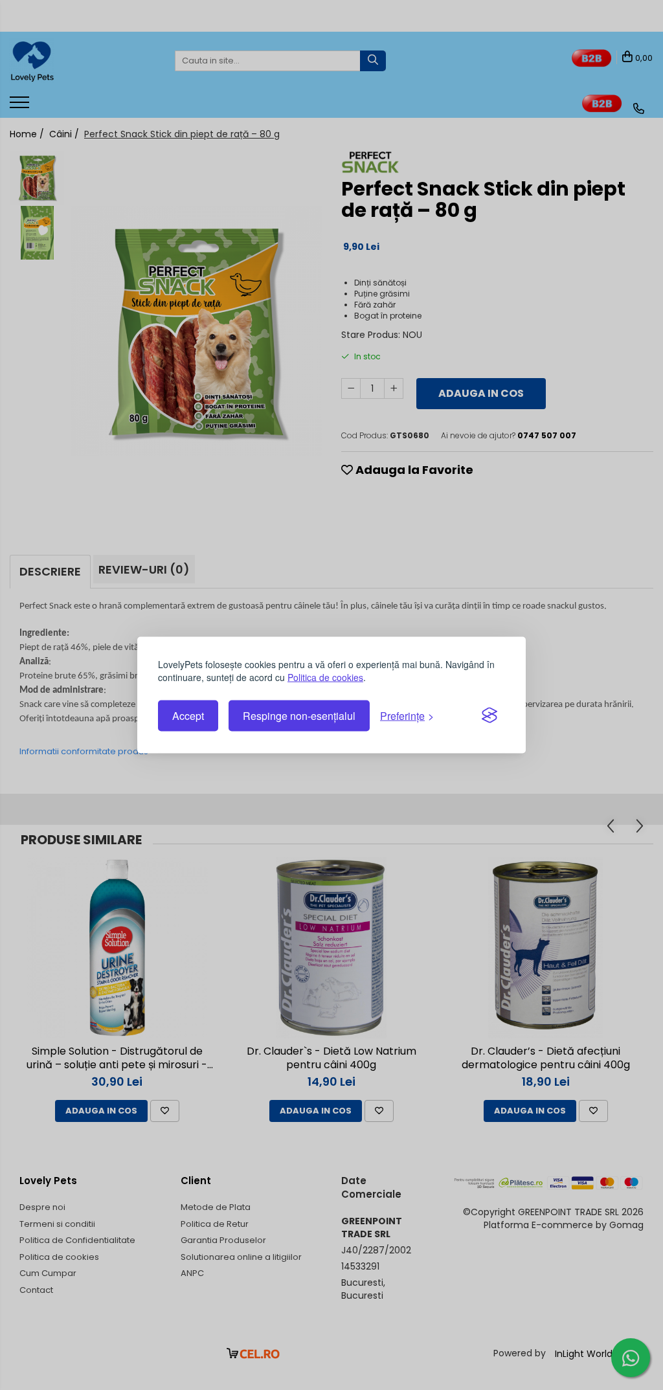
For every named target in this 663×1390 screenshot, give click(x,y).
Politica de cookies (325, 676)
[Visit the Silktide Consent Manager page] (489, 716)
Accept (188, 715)
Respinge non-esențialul (299, 715)
